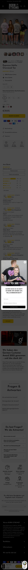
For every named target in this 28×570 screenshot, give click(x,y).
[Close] (25, 262)
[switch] (24, 568)
